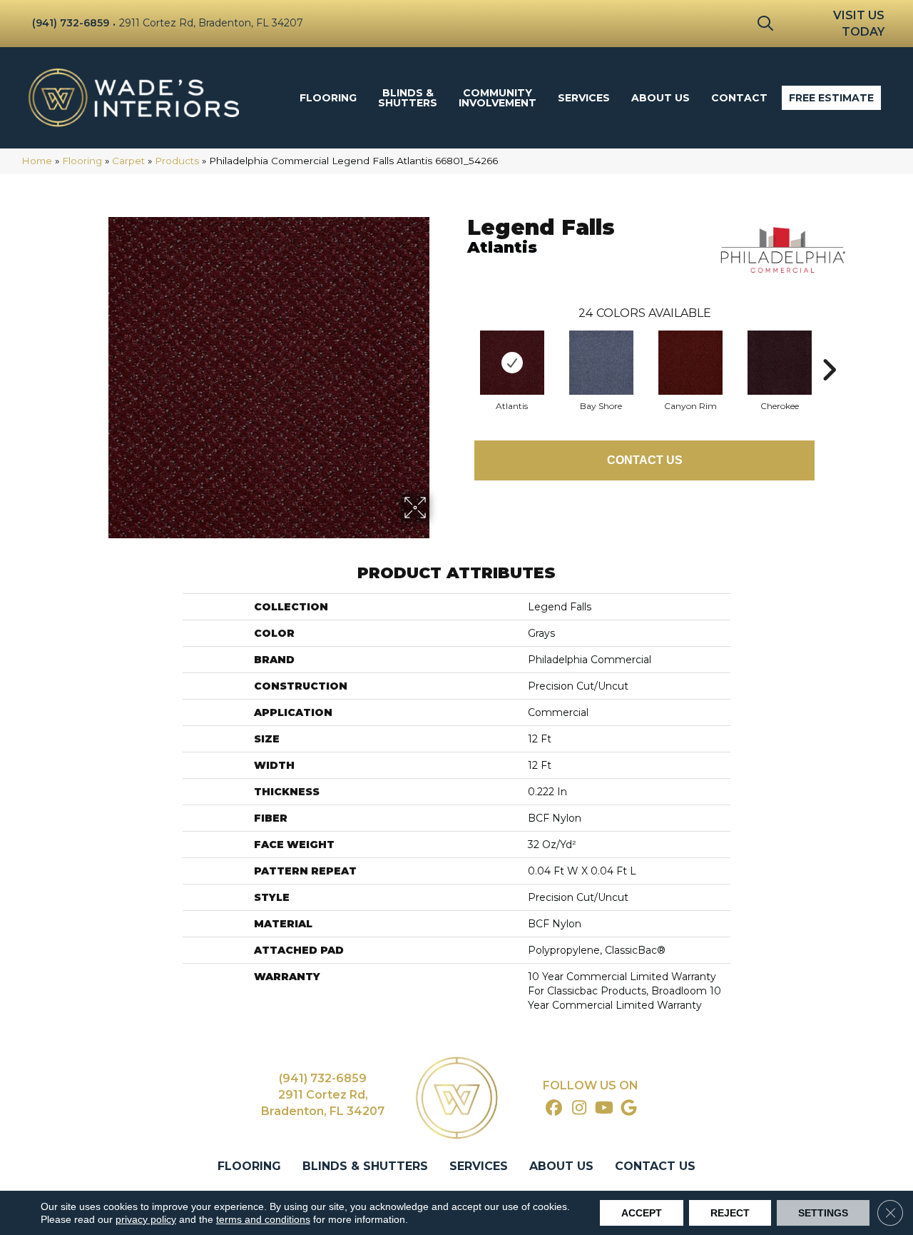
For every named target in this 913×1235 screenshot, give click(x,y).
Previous (460, 348)
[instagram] (579, 1108)
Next (829, 348)
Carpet (128, 160)
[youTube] (604, 1108)
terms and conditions (263, 1219)
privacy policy (146, 1219)
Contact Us (645, 460)
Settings (823, 1213)
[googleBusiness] (629, 1108)
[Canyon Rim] (690, 362)
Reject (730, 1213)
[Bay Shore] (601, 362)
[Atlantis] (512, 362)
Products (177, 160)
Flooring (82, 160)
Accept (641, 1213)
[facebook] (554, 1108)
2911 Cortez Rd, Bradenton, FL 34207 (211, 22)
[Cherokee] (779, 362)
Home (36, 160)
